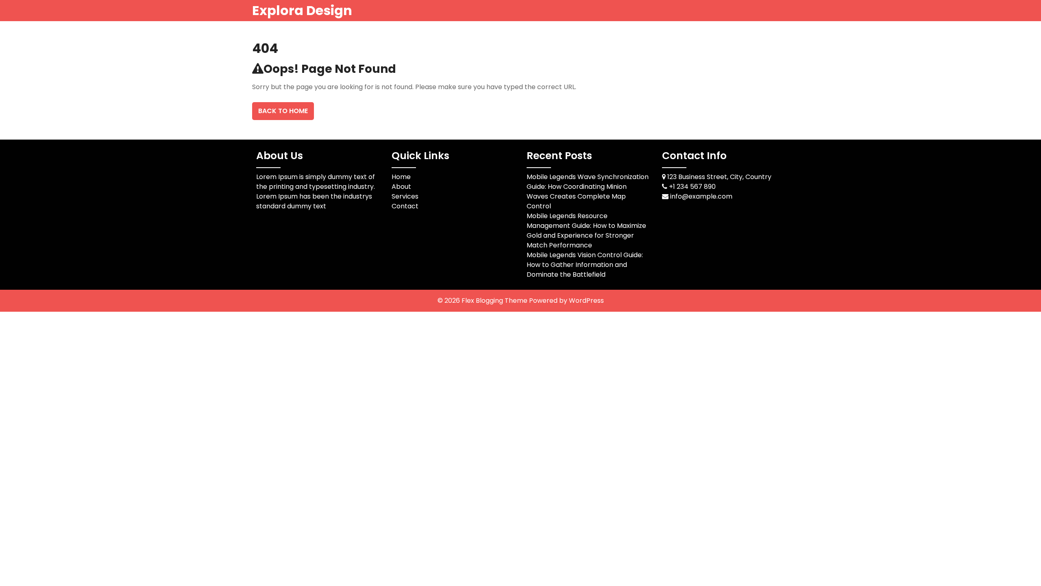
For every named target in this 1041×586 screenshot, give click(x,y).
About (401, 186)
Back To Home (283, 111)
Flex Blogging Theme (495, 300)
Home (401, 176)
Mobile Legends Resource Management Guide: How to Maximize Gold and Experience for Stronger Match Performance (586, 230)
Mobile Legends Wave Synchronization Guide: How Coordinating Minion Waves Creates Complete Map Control (588, 191)
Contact (405, 206)
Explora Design (302, 10)
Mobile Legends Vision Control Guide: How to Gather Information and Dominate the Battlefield (585, 264)
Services (405, 196)
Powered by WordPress (566, 300)
